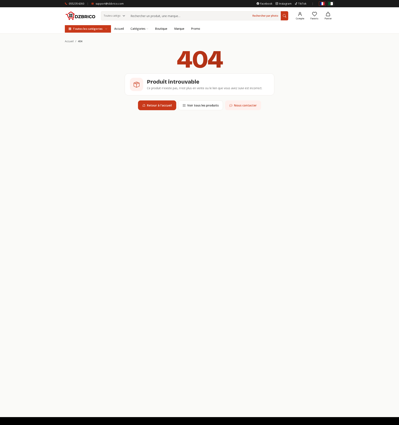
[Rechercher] (284, 15)
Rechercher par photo (265, 15)
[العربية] (330, 3)
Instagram (285, 3)
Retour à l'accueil (159, 105)
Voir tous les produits (203, 105)
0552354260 (76, 3)
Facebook (266, 3)
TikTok (302, 3)
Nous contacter (245, 105)
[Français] (322, 3)
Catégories (138, 29)
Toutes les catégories (87, 29)
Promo (195, 29)
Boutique (161, 29)
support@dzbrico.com (110, 3)
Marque (179, 29)
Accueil (119, 29)
